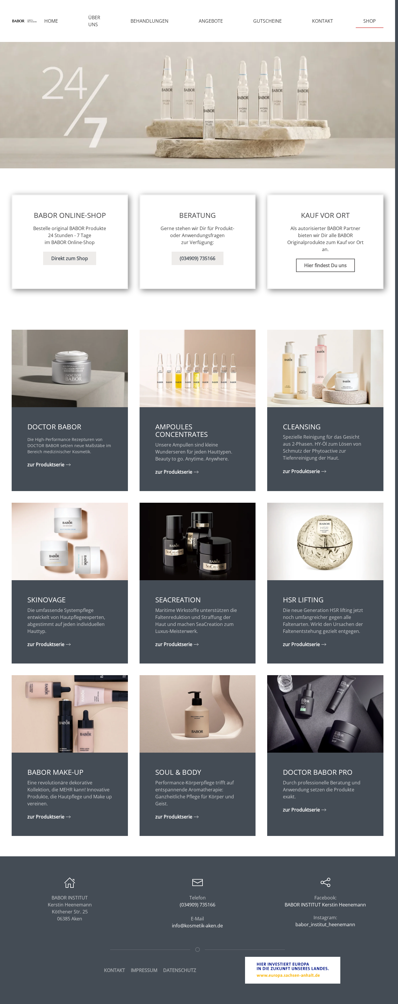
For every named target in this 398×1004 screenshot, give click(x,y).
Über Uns (94, 21)
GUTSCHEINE (267, 21)
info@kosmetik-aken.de (197, 925)
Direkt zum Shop (69, 258)
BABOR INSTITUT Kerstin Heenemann (325, 904)
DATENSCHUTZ (179, 970)
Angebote (211, 21)
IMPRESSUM (144, 970)
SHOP (369, 21)
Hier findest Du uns (325, 265)
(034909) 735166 (197, 258)
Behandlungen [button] (149, 21)
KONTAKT (114, 970)
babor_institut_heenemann (325, 924)
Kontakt (322, 21)
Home (51, 21)
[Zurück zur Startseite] (24, 21)
